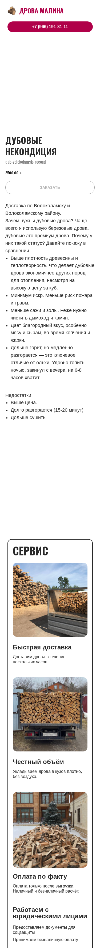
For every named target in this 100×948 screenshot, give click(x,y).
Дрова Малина (41, 10)
